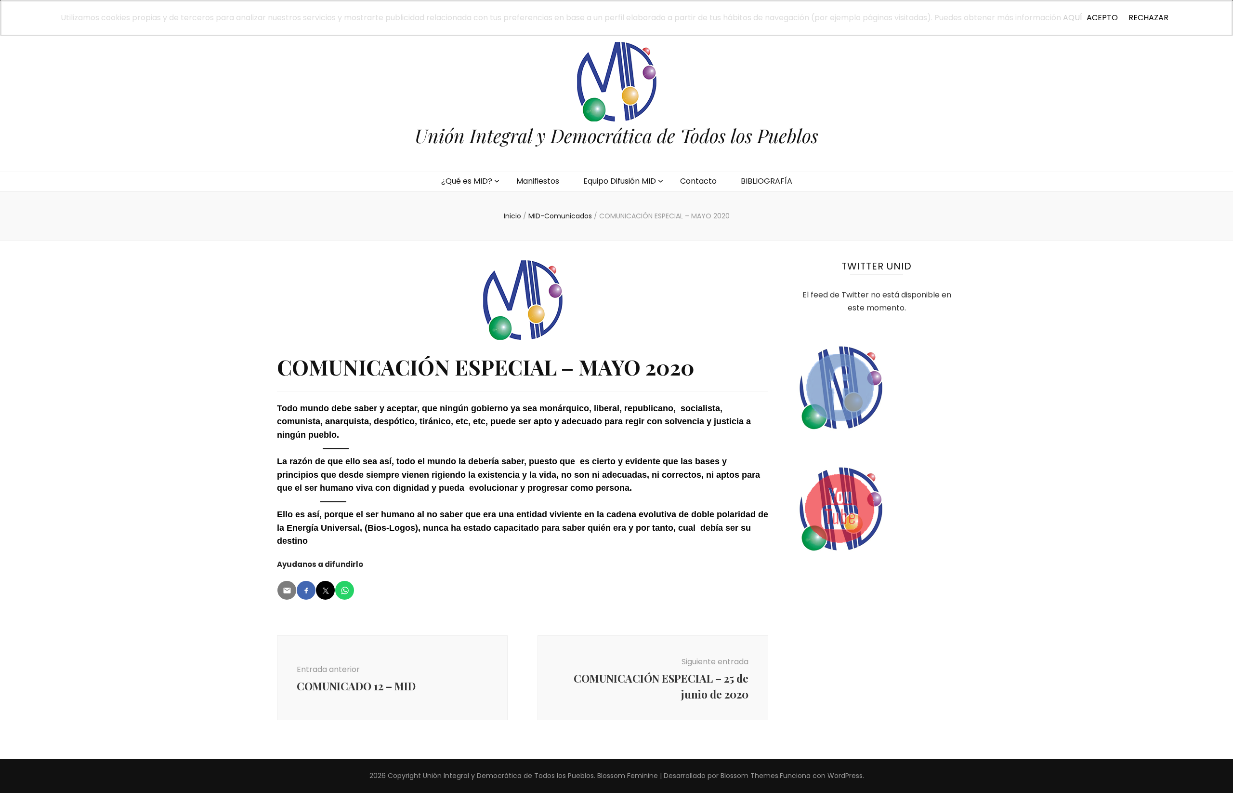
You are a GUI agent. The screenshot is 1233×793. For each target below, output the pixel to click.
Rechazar (1148, 17)
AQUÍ (1072, 17)
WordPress (845, 775)
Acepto (1102, 17)
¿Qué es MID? (466, 181)
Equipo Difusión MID (619, 181)
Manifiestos (537, 181)
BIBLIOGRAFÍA (766, 181)
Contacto (698, 181)
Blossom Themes (749, 775)
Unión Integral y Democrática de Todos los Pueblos (616, 135)
